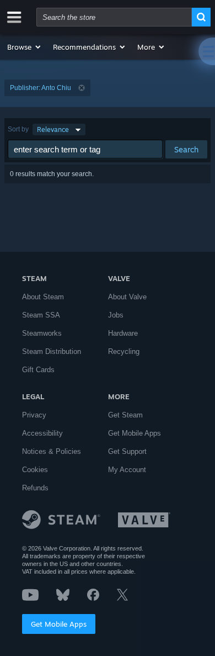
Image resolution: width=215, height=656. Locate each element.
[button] (24, 47)
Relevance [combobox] (53, 129)
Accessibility (42, 433)
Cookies (35, 469)
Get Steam (125, 415)
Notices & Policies (51, 451)
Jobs (115, 315)
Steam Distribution (51, 351)
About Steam (43, 297)
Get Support (127, 451)
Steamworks (42, 333)
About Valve (127, 297)
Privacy (34, 415)
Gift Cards (38, 370)
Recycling (123, 351)
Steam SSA (41, 315)
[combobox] (114, 17)
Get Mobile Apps (59, 624)
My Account (127, 469)
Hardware (123, 333)
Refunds (35, 488)
